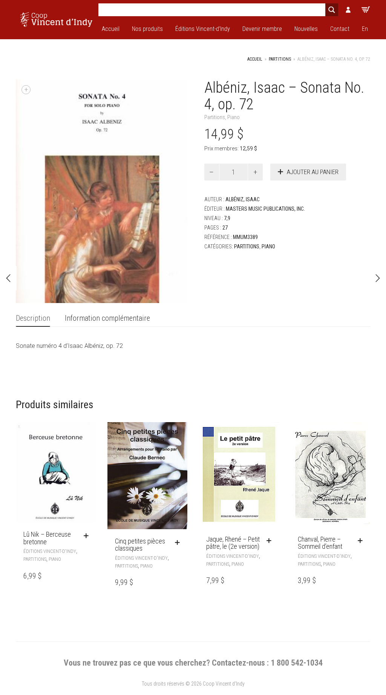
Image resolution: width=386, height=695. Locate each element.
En (365, 28)
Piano (233, 117)
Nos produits (147, 28)
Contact (339, 28)
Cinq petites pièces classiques (140, 545)
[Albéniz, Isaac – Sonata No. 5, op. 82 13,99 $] (377, 278)
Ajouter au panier (313, 172)
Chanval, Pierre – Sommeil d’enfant (320, 543)
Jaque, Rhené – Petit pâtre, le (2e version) (233, 543)
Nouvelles (306, 28)
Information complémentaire (107, 318)
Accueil (110, 28)
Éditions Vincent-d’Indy (202, 28)
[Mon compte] (348, 9)
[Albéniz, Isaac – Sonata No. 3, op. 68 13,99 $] (8, 278)
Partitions (280, 59)
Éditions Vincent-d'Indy (49, 551)
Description (33, 318)
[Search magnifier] (331, 9)
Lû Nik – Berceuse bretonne (47, 538)
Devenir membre (262, 28)
